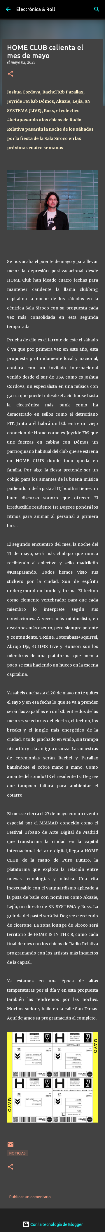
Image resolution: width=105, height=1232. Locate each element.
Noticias (17, 1153)
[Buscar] (96, 9)
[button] (10, 74)
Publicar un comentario (30, 1197)
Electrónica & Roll (35, 9)
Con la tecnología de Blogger (56, 1224)
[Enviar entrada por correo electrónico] (10, 1147)
